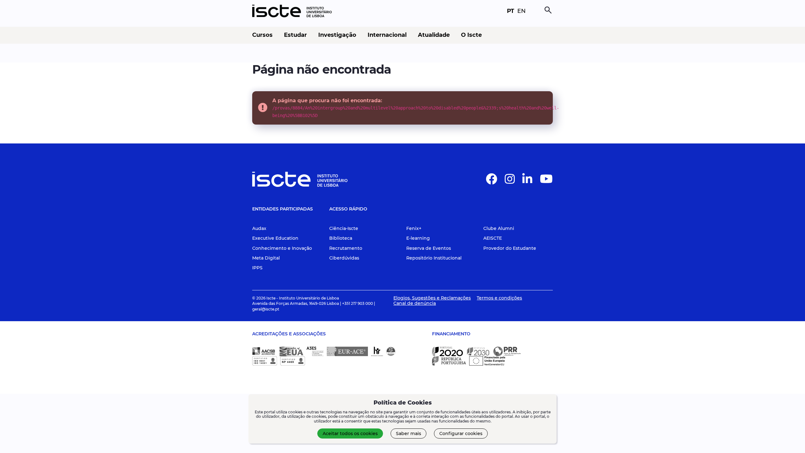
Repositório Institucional (434, 258)
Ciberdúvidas (344, 258)
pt (510, 11)
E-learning (418, 238)
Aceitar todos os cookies (350, 433)
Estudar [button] (295, 35)
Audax (259, 228)
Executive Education (275, 238)
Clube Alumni (498, 228)
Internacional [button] (387, 35)
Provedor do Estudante (509, 248)
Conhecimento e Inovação (282, 248)
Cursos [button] (262, 35)
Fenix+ (413, 228)
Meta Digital (266, 258)
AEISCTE (492, 238)
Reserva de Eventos (428, 248)
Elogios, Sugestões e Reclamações (432, 298)
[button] (491, 181)
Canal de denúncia (414, 303)
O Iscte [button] (471, 35)
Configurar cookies (460, 433)
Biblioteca (340, 238)
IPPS (257, 268)
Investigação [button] (337, 35)
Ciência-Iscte (343, 228)
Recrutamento (345, 248)
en (521, 11)
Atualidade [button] (434, 35)
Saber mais (408, 433)
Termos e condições (499, 298)
